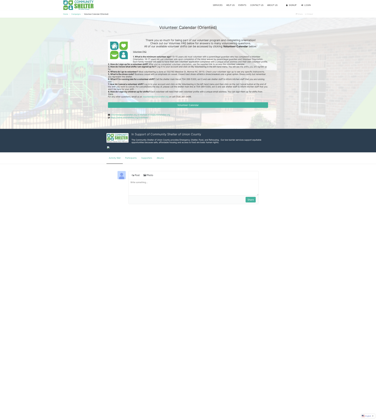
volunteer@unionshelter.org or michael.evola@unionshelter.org (140, 114)
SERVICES (218, 5)
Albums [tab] (160, 158)
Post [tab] (137, 175)
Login (307, 5)
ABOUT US (272, 5)
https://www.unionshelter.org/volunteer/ (129, 117)
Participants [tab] (131, 158)
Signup (293, 5)
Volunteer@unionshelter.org (155, 96)
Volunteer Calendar (188, 105)
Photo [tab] (150, 175)
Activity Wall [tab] (114, 158)
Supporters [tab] (146, 158)
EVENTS (242, 5)
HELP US (230, 5)
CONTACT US (256, 5)
